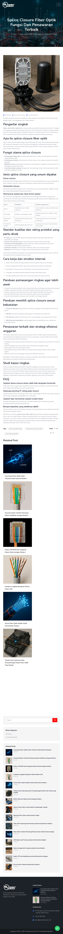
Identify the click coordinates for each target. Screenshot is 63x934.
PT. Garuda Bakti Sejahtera (45, 931)
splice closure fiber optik (15, 428)
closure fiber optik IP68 (12, 433)
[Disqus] (31, 691)
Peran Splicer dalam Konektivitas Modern (26, 864)
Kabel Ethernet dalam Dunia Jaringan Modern (27, 799)
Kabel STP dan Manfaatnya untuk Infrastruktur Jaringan (30, 856)
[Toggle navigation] (58, 4)
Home (8, 34)
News (14, 34)
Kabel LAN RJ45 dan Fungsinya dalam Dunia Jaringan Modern (32, 766)
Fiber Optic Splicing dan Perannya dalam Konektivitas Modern (32, 823)
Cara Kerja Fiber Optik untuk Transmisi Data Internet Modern (32, 750)
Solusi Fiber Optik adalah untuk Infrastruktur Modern (30, 783)
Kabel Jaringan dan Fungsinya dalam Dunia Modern (29, 848)
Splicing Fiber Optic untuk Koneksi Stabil (26, 815)
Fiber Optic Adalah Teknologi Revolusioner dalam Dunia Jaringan (33, 832)
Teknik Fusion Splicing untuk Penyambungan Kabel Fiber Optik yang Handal (16, 662)
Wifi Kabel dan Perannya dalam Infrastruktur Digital (29, 840)
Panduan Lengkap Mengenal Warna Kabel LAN (28, 774)
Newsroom (9, 734)
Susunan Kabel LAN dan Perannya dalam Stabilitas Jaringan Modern (34, 758)
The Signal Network (33, 115)
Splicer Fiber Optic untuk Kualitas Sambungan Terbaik (30, 807)
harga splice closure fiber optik (34, 428)
